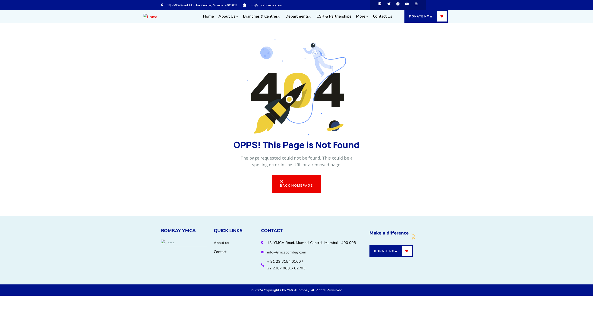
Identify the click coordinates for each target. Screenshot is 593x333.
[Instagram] (416, 5)
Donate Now (421, 16)
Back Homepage (296, 185)
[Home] (150, 17)
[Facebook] (398, 5)
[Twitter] (389, 5)
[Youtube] (407, 5)
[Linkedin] (380, 5)
